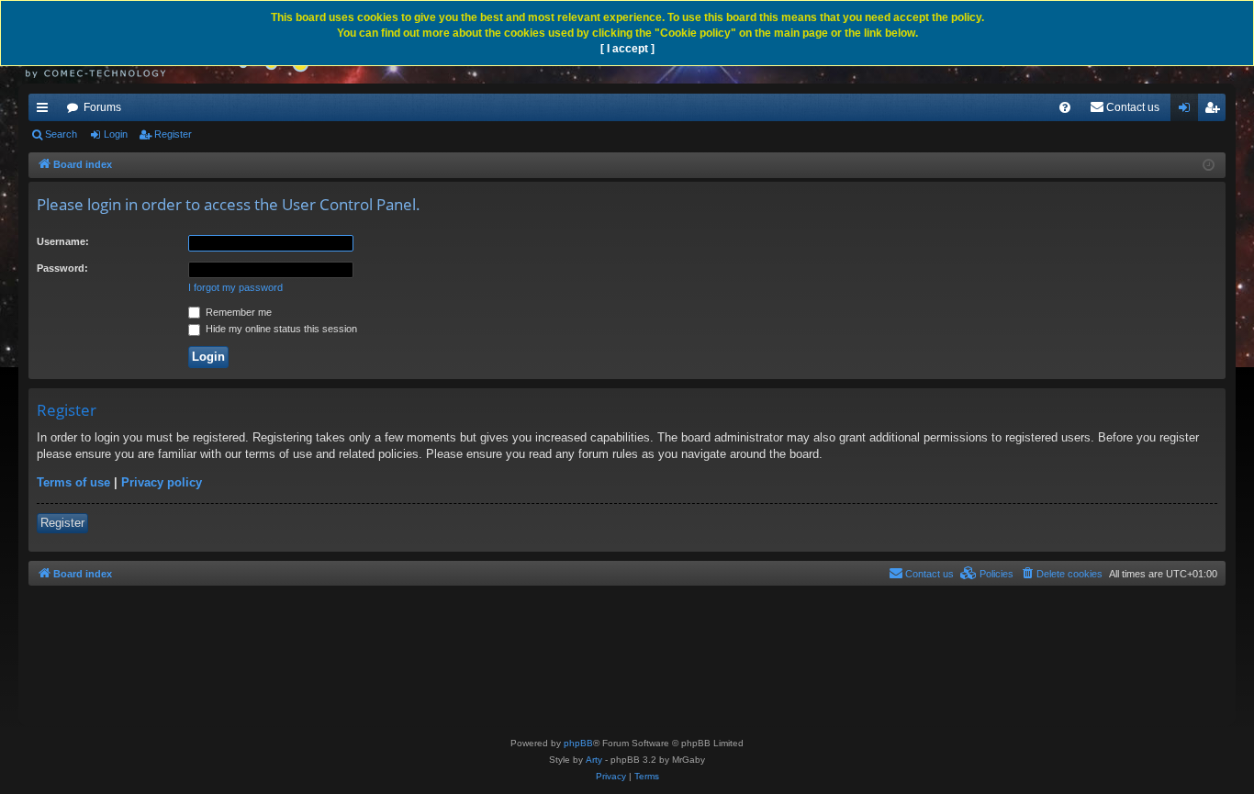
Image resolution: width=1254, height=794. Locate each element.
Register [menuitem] (1215, 111)
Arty (594, 760)
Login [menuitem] (1188, 111)
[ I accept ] (627, 48)
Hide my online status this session (280, 328)
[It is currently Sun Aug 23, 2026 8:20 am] (1209, 165)
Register (173, 134)
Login (116, 134)
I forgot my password (235, 287)
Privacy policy (161, 482)
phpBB (578, 743)
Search (61, 134)
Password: (62, 268)
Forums (102, 107)
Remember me (237, 312)
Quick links (46, 111)
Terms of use (73, 482)
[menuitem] (1065, 107)
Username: (63, 241)
